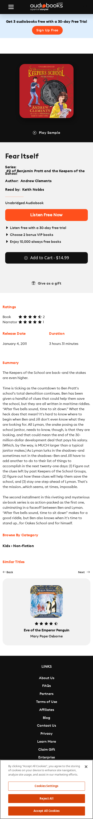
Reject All (46, 798)
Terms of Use (46, 702)
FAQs (46, 686)
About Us (46, 678)
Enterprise (46, 757)
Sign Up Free (47, 30)
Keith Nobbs (33, 189)
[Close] (86, 766)
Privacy (46, 733)
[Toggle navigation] (11, 7)
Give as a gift (49, 283)
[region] (46, 789)
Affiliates (46, 710)
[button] (8, 572)
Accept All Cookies (46, 811)
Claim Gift (46, 749)
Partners (46, 694)
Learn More (46, 741)
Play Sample (49, 132)
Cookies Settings (46, 786)
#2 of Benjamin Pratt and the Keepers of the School (45, 172)
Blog (46, 718)
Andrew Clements (36, 181)
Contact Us (46, 725)
